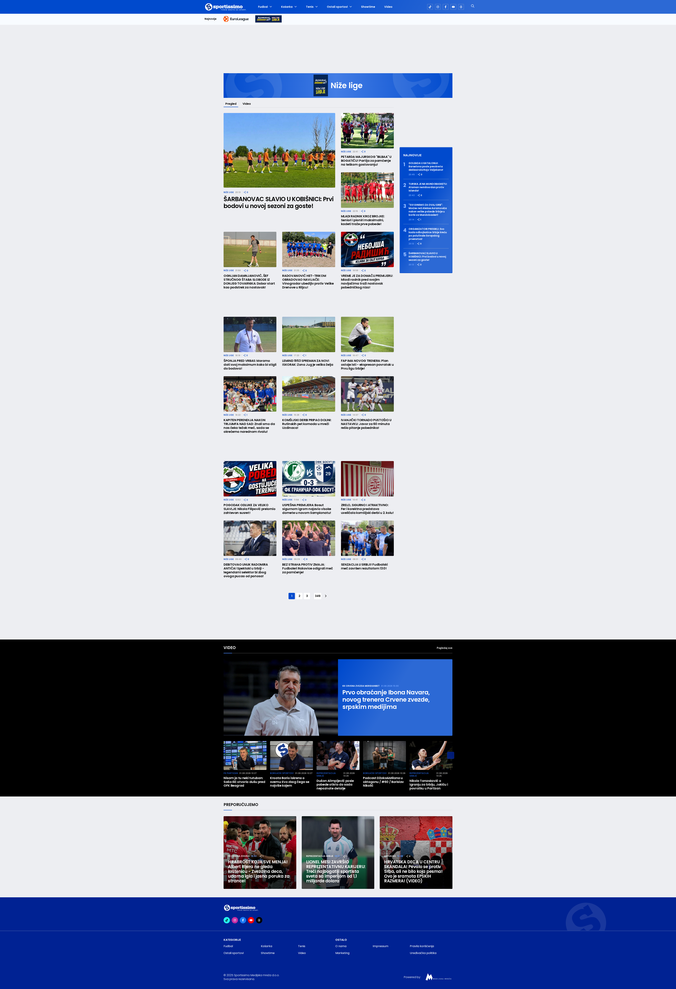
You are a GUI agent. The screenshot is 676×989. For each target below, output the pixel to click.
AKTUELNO (390, 856)
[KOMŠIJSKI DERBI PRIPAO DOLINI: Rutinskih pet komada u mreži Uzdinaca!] (308, 394)
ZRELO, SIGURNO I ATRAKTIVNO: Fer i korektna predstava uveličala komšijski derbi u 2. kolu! (367, 509)
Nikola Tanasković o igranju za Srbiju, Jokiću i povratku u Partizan (428, 784)
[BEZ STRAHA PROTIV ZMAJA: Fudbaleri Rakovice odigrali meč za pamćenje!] (308, 538)
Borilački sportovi (282, 773)
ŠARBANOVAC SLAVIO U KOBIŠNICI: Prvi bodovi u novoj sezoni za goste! (279, 202)
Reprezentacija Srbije (326, 774)
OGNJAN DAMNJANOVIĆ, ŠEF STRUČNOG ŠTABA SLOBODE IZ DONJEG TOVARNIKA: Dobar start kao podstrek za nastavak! (249, 281)
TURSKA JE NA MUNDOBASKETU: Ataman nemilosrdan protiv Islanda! (428, 187)
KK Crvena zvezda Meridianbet (361, 686)
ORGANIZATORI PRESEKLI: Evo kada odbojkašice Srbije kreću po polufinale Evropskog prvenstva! (428, 234)
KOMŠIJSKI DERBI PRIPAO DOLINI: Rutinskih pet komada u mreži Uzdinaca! (306, 424)
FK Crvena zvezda (239, 856)
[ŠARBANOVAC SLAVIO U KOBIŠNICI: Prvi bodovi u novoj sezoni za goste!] (279, 150)
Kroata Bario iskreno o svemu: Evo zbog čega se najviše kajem (289, 782)
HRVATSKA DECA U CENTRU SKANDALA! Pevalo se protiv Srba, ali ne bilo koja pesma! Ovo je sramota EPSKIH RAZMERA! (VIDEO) (413, 871)
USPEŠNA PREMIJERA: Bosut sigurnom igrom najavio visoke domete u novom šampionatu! (306, 509)
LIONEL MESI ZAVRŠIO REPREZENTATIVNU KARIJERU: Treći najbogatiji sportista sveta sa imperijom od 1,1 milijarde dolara (335, 871)
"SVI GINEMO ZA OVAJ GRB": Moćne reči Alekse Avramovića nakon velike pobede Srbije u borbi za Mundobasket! (428, 210)
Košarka (287, 6)
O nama (340, 946)
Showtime (368, 6)
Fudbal (263, 6)
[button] (450, 755)
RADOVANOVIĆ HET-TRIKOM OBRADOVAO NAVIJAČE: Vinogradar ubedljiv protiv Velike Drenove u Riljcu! (308, 281)
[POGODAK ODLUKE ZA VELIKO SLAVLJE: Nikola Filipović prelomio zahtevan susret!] (250, 478)
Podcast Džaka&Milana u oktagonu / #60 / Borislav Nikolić (383, 782)
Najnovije (211, 18)
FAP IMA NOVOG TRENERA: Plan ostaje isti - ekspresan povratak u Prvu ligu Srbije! (367, 364)
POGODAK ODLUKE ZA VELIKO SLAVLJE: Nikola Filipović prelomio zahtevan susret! (250, 509)
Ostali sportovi (337, 6)
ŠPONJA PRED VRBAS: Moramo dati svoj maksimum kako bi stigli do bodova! (250, 364)
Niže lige (229, 192)
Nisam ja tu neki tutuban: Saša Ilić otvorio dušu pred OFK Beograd (244, 782)
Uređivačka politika (423, 953)
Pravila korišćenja (422, 946)
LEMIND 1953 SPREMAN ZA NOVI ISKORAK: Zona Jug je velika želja (307, 363)
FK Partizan (231, 773)
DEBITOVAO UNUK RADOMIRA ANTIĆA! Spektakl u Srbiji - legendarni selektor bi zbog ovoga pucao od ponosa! (246, 570)
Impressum (380, 946)
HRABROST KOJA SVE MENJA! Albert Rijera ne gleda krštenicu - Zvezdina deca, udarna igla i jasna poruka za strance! (258, 871)
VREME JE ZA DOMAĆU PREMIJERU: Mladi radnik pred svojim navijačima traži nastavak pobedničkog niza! (367, 281)
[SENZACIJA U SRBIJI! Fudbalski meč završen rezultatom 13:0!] (367, 538)
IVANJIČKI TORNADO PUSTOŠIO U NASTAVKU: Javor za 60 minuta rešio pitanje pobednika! (366, 424)
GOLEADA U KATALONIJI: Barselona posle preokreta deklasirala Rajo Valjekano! (426, 167)
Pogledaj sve (444, 647)
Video (388, 6)
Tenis (310, 6)
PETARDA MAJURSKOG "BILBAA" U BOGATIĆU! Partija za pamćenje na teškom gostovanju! (366, 160)
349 (317, 596)
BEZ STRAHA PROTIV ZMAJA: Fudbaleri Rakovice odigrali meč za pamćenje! (307, 568)
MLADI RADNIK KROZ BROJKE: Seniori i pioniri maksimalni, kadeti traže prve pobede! (363, 220)
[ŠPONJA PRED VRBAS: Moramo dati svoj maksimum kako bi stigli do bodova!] (250, 334)
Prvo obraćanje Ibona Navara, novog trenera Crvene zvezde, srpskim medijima (386, 699)
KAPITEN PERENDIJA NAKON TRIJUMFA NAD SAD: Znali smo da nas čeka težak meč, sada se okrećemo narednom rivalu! (249, 426)
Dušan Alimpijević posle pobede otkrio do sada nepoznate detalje (335, 784)
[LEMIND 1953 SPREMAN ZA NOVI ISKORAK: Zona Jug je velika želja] (308, 334)
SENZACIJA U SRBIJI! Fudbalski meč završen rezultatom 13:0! (364, 566)
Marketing (342, 953)
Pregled (230, 104)
